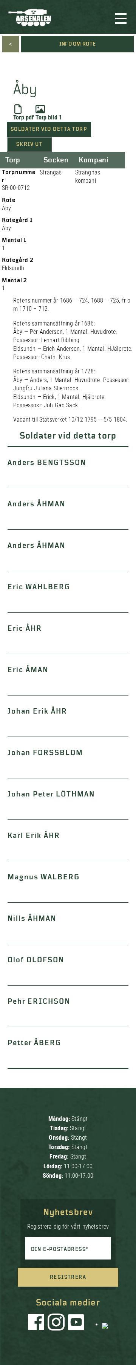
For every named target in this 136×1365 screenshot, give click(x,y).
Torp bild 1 (49, 117)
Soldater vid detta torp (49, 129)
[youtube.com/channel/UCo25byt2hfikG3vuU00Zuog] (76, 1324)
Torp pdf (23, 117)
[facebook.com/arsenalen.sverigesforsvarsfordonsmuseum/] (37, 1324)
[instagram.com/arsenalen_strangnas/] (56, 1324)
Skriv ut (29, 144)
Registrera (68, 1277)
